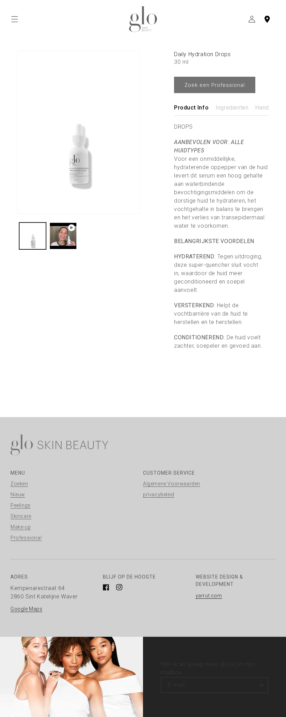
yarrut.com (209, 595)
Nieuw (17, 494)
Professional (26, 538)
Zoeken (19, 483)
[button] (14, 19)
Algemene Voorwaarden (171, 483)
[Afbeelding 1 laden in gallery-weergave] (32, 235)
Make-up (20, 527)
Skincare (20, 516)
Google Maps (26, 609)
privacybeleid (158, 494)
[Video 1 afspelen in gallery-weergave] (63, 235)
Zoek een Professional (215, 85)
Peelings (20, 505)
